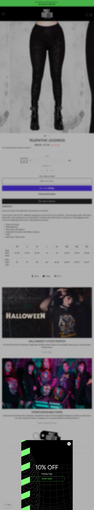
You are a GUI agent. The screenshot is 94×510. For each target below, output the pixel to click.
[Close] (69, 443)
